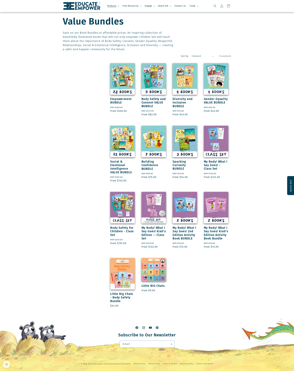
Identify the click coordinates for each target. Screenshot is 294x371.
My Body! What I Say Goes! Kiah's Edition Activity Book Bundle (216, 233)
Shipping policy (186, 364)
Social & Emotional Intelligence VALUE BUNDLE (121, 167)
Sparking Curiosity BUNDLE (179, 165)
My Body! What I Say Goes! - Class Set (216, 165)
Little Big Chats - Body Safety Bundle (121, 297)
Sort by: (185, 56)
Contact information (204, 364)
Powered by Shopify (122, 364)
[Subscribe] (171, 344)
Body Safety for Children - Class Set (122, 231)
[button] (113, 6)
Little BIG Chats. (153, 286)
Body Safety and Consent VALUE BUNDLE (153, 102)
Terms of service (170, 364)
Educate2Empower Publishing (100, 364)
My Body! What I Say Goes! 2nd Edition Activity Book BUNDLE (184, 233)
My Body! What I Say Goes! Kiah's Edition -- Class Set (153, 233)
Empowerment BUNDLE (121, 100)
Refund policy (139, 364)
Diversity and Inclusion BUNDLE (183, 102)
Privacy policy (154, 364)
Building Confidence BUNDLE (149, 165)
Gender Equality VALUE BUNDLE (216, 100)
